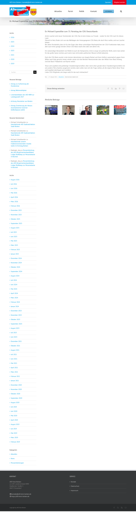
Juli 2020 (14, 407)
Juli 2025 (14, 232)
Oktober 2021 (15, 346)
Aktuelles (61, 77)
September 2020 (16, 398)
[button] (121, 11)
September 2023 (16, 324)
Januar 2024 (15, 306)
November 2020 (16, 389)
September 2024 (16, 271)
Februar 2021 (15, 376)
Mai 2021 (14, 363)
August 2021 (15, 350)
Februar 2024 (15, 302)
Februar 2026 (15, 206)
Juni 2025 (14, 237)
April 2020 (14, 420)
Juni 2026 (14, 188)
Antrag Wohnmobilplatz (19, 90)
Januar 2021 (15, 381)
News (13, 458)
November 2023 (16, 315)
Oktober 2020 (15, 394)
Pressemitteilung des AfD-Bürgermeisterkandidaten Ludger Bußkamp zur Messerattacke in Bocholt (23, 153)
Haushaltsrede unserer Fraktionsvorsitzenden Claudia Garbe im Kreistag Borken (21, 144)
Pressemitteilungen (17, 463)
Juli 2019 (14, 429)
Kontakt (73, 482)
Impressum (74, 490)
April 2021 (14, 368)
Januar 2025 (15, 254)
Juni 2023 (14, 337)
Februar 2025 (15, 250)
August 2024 (15, 276)
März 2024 (14, 298)
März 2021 (14, 372)
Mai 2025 (14, 241)
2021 (12, 55)
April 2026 (14, 197)
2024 (12, 46)
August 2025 (15, 228)
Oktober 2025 (15, 219)
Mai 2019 (14, 433)
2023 (12, 51)
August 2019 (15, 424)
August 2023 (15, 328)
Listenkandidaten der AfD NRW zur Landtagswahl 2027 (22, 96)
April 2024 (14, 293)
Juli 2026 (14, 184)
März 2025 (14, 245)
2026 (12, 37)
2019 (12, 64)
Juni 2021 (14, 359)
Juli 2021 (14, 354)
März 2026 (14, 202)
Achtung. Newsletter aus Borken (21, 101)
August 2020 (15, 402)
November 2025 (16, 215)
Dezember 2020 (16, 385)
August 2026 (15, 180)
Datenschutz (75, 486)
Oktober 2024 (15, 267)
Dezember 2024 (16, 258)
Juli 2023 (14, 333)
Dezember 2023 (16, 311)
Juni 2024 (14, 285)
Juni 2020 (14, 411)
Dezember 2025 (16, 210)
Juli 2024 (14, 280)
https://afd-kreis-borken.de (20, 496)
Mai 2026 (14, 193)
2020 (12, 59)
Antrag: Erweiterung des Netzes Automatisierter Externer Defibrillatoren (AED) (21, 108)
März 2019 (14, 437)
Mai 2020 (14, 416)
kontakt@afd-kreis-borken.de (21, 494)
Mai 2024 (14, 289)
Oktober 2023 (15, 319)
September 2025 (16, 223)
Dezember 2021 (16, 341)
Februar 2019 (15, 442)
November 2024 (16, 263)
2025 (12, 42)
